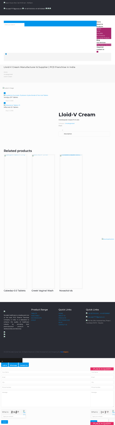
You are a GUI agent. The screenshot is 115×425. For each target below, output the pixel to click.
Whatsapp (13, 365)
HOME (61, 313)
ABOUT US (62, 316)
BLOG (60, 322)
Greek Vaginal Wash (42, 290)
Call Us (4, 365)
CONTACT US (63, 325)
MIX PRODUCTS (36, 318)
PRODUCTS (62, 318)
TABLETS (34, 313)
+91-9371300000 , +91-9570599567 (99, 313)
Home (5, 72)
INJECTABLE (35, 316)
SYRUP (33, 320)
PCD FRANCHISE (64, 320)
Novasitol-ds (66, 290)
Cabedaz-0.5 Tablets (15, 290)
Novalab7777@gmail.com (13, 9)
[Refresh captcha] (113, 413)
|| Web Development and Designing (46, 352)
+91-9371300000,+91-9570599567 (34, 9)
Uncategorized (8, 74)
